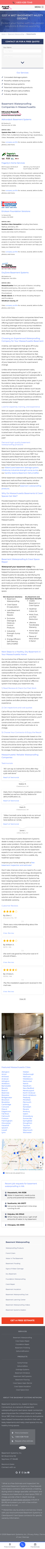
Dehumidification (22, 1351)
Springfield (27, 1121)
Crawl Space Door (22, 1390)
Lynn (4, 1132)
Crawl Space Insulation (22, 1386)
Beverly (5, 1088)
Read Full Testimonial (11, 777)
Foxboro (5, 1118)
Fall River (5, 1114)
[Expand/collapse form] (22, 62)
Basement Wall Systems (23, 1376)
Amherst (5, 1077)
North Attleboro (29, 1095)
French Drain (10, 1253)
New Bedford (28, 1088)
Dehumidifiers (22, 1366)
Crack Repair (10, 1284)
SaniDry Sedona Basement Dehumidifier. (22, 473)
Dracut (4, 1109)
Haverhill (5, 1125)
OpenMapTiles (23, 1169)
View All (22, 999)
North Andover (29, 1093)
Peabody (26, 1098)
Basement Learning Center (16, 1300)
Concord (5, 1107)
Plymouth (27, 1102)
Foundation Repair (22, 1344)
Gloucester (6, 1123)
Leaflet (15, 1169)
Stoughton (27, 1123)
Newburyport (28, 1091)
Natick (25, 1084)
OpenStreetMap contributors (35, 1169)
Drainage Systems (22, 1369)
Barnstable (6, 1086)
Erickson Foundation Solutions (16, 211)
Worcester (27, 1132)
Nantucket (27, 1081)
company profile (12, 142)
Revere (26, 1109)
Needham (27, 1086)
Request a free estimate (24, 1441)
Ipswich (5, 1128)
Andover (5, 1079)
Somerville (27, 1118)
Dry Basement (11, 1274)
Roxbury (26, 1111)
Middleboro (28, 1079)
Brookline (6, 1102)
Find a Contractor (21, 1433)
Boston (5, 1091)
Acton (4, 1074)
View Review (8, 933)
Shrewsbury (28, 1116)
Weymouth (28, 1130)
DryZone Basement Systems (15, 272)
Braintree (5, 1093)
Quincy (26, 1104)
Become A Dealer (8, 1464)
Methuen (27, 1077)
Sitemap (25, 1537)
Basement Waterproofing (18, 1242)
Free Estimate (35, 1547)
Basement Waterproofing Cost (17, 1294)
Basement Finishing (22, 1348)
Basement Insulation (13, 1289)
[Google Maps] (16, 1472)
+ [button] (40, 1162)
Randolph (27, 1107)
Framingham (7, 1121)
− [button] (40, 1165)
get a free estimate (22, 1320)
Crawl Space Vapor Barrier (22, 1383)
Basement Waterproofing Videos (18, 1305)
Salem (25, 1114)
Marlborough (28, 1074)
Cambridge (6, 1104)
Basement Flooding (13, 1263)
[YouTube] (28, 1472)
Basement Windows (22, 1373)
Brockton (5, 1100)
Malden (26, 1072)
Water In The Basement (14, 1258)
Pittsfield (26, 1100)
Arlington (5, 1081)
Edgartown (6, 1111)
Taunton (26, 1125)
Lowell (4, 1130)
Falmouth (6, 1116)
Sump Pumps (22, 1363)
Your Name (7, 47)
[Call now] (22, 1544)
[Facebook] (19, 1472)
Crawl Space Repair (22, 1341)
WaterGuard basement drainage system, (22, 468)
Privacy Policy (33, 1534)
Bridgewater (7, 1098)
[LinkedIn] (25, 1472)
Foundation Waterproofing (16, 1279)
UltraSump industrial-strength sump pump (20, 470)
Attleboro (6, 1084)
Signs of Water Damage (14, 1269)
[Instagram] (22, 1472)
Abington (6, 1072)
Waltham (27, 1128)
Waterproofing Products (15, 1248)
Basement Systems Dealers (16, 1310)
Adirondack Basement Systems (16, 119)
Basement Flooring (22, 1380)
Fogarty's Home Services (13, 163)
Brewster (5, 1095)
